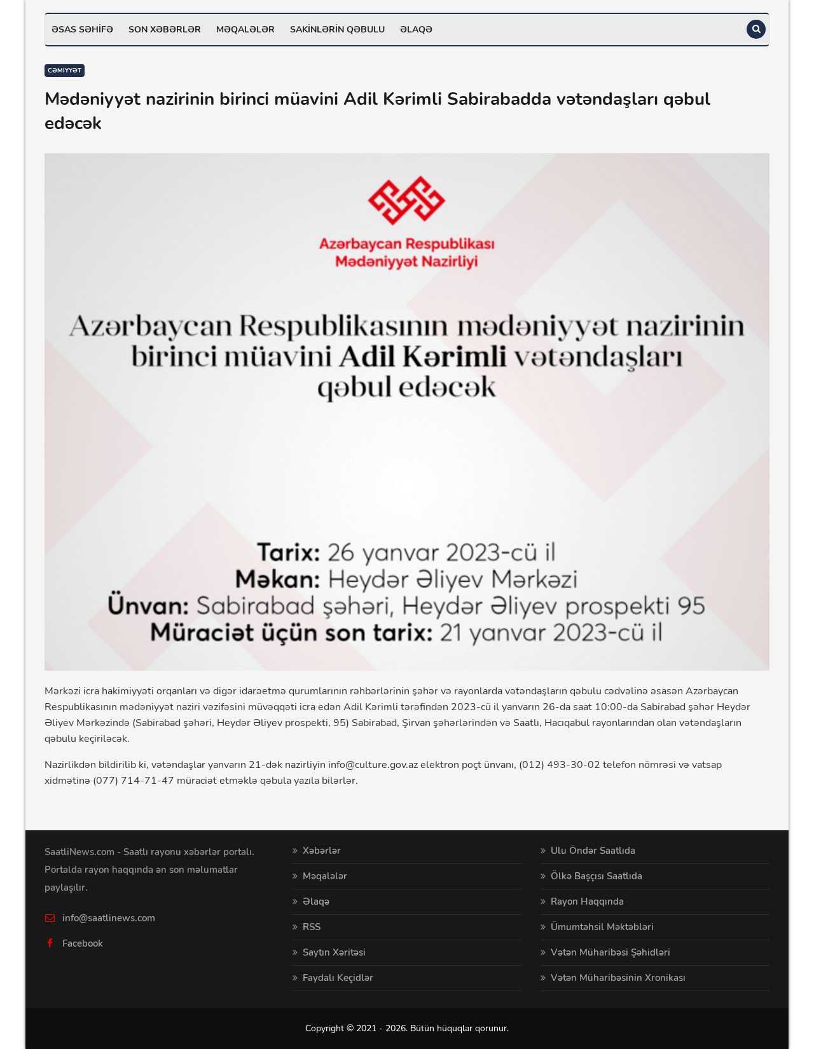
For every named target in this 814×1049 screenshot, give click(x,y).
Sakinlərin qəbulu (337, 30)
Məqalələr (245, 30)
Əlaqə (416, 30)
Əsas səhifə (82, 30)
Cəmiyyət (64, 70)
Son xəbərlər (164, 30)
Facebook (82, 943)
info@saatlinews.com (108, 918)
